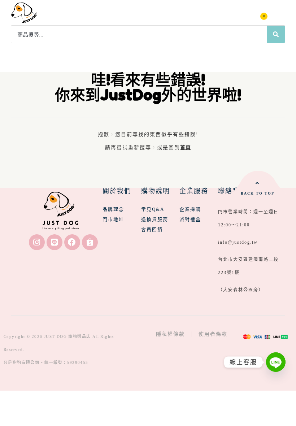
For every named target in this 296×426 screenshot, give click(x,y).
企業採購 (190, 209)
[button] (278, 12)
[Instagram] (37, 242)
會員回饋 (152, 229)
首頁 (185, 147)
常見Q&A (152, 209)
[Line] (54, 242)
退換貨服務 (154, 219)
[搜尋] (276, 34)
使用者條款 (213, 334)
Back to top (257, 193)
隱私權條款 (170, 334)
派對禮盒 (190, 219)
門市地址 (113, 219)
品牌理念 (113, 209)
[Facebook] (72, 242)
